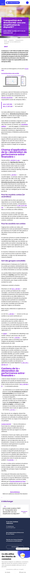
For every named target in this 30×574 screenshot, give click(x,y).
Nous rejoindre (15, 546)
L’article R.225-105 (6, 424)
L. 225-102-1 (14, 175)
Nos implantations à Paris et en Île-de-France (15, 533)
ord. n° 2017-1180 (7, 104)
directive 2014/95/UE (6, 97)
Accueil (5, 40)
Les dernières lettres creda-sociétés (10, 73)
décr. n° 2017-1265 (7, 106)
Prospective (11, 40)
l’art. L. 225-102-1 (16, 289)
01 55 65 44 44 (11, 526)
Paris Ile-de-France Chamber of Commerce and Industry (14, 540)
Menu (2, 4)
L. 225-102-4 (12, 409)
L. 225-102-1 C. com (15, 160)
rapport (5, 333)
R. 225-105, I (11, 460)
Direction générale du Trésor (18, 481)
